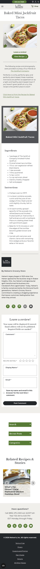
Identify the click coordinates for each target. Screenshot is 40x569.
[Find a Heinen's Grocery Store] (32, 1)
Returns (20, 559)
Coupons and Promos (20, 551)
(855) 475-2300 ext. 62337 (20, 513)
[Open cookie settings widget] (3, 565)
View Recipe (19, 56)
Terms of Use (20, 543)
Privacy (20, 547)
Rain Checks (20, 555)
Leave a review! (20, 52)
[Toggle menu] (2, 6)
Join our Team (19, 1)
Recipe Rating (10, 361)
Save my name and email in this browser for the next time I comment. (19, 393)
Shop (36, 6)
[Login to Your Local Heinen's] (35, 1)
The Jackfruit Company (20, 71)
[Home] (17, 6)
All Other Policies (20, 563)
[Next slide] (33, 483)
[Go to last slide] (7, 483)
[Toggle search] (38, 1)
